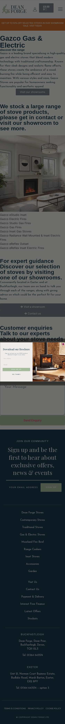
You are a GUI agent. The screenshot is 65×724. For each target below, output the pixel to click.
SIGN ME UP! (16, 369)
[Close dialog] (63, 344)
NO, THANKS (16, 374)
